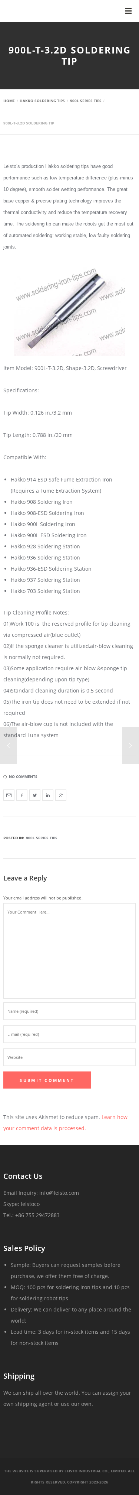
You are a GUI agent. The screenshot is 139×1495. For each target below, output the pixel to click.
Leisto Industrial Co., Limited (95, 1470)
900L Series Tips (41, 837)
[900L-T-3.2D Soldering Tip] (8, 795)
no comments (23, 776)
